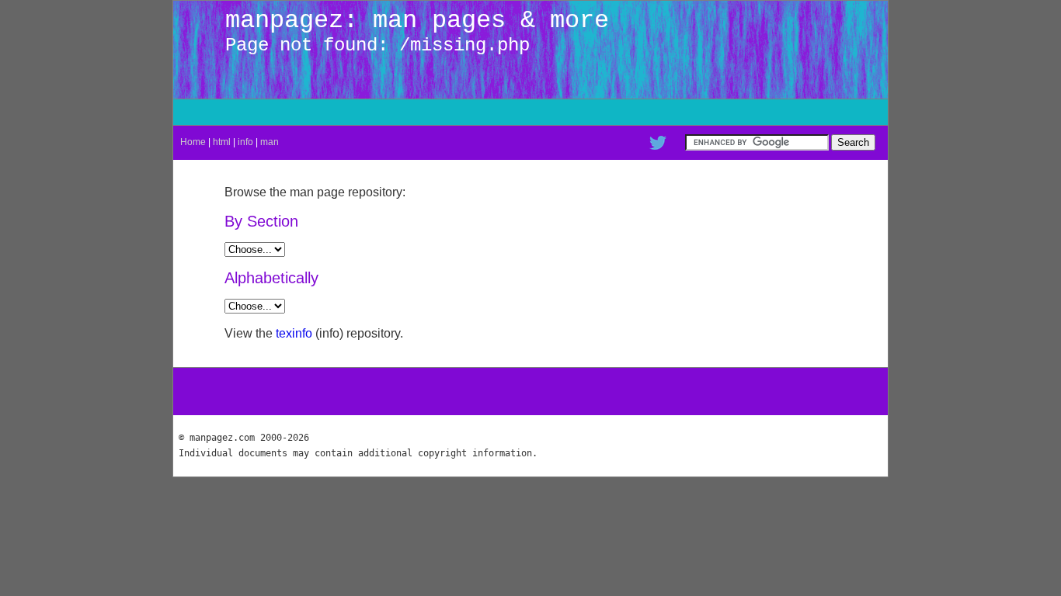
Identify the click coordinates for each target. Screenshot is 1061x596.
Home (193, 142)
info (245, 142)
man (269, 142)
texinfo (294, 333)
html (222, 142)
